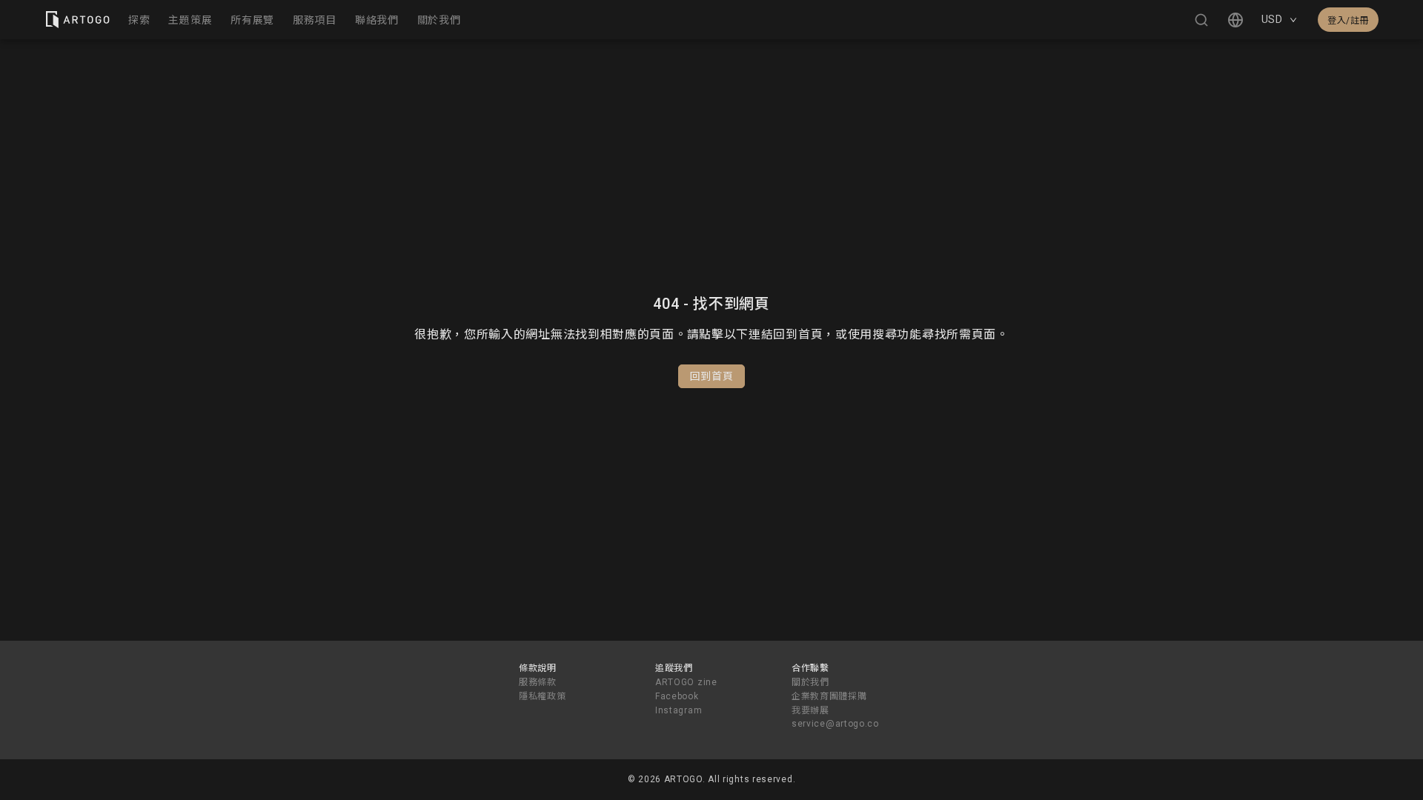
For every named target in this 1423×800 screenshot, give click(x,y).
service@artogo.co (835, 724)
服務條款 (538, 682)
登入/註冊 (1348, 21)
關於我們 (810, 682)
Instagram (678, 710)
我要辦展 (810, 710)
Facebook (677, 696)
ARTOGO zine (686, 682)
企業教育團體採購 (829, 696)
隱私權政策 (542, 696)
